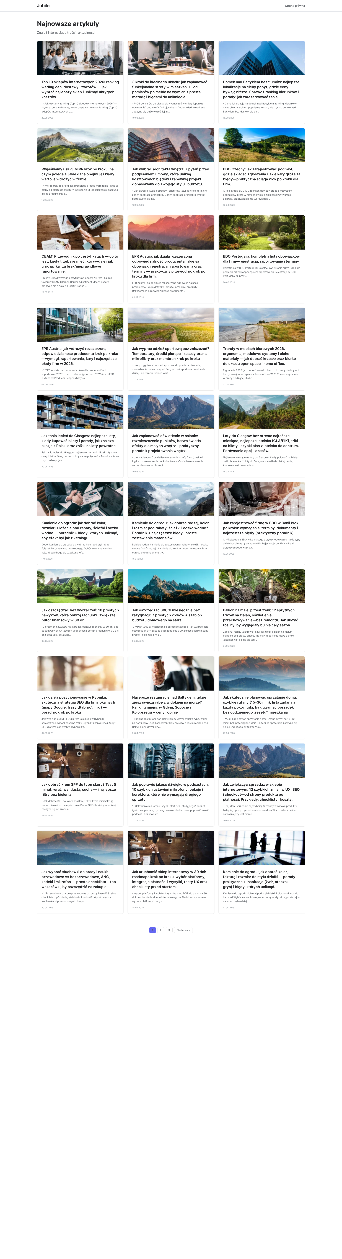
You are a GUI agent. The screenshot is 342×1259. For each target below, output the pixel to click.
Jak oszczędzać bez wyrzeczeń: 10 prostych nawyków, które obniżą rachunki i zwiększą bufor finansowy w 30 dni (80, 615)
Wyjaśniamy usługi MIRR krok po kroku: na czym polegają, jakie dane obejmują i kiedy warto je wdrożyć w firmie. (78, 174)
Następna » (183, 930)
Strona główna (295, 5)
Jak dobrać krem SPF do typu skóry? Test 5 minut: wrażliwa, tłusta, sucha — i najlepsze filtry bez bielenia (79, 789)
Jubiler (44, 5)
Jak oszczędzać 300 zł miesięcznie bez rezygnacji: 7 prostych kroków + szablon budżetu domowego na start (167, 615)
